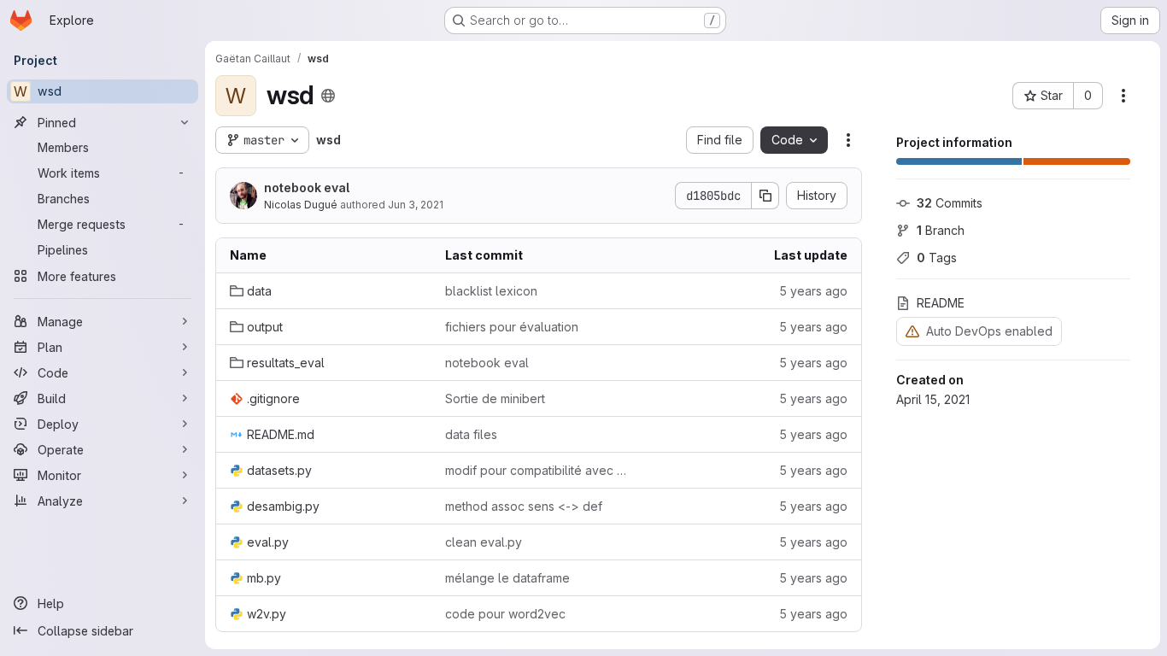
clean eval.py (483, 542)
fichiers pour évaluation (511, 326)
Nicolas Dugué (300, 204)
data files (471, 434)
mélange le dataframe (507, 578)
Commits (949, 203)
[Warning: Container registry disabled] (912, 331)
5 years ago (813, 291)
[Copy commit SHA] (765, 195)
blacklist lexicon (491, 291)
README (941, 303)
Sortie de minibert (495, 398)
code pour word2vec (505, 613)
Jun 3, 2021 (415, 204)
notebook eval (306, 187)
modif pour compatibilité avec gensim (539, 470)
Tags (937, 257)
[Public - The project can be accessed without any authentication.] (328, 95)
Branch (941, 230)
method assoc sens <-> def (523, 506)
